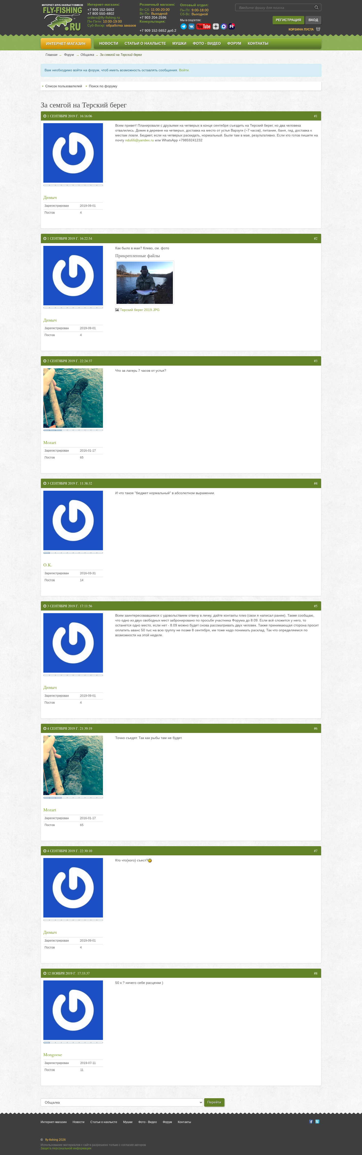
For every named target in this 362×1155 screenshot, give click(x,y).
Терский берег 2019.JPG (140, 310)
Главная (51, 55)
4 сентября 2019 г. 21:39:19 (69, 728)
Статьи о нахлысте (145, 43)
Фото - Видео (207, 43)
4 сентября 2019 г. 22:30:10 (69, 851)
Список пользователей (63, 86)
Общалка (87, 55)
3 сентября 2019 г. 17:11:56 (69, 606)
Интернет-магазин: (103, 4)
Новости (108, 43)
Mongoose (52, 1054)
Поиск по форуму (103, 86)
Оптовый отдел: (194, 5)
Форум (234, 43)
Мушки (179, 43)
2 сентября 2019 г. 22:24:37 (69, 361)
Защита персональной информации (66, 1148)
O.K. (47, 565)
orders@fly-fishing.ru (103, 17)
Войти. (184, 70)
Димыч (50, 197)
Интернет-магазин (65, 44)
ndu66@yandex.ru (139, 140)
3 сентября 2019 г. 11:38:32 (69, 483)
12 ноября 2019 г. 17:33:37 (68, 973)
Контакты (258, 43)
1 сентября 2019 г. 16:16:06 (69, 116)
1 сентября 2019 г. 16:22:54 (69, 238)
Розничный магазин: (157, 4)
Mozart (49, 442)
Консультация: (152, 21)
